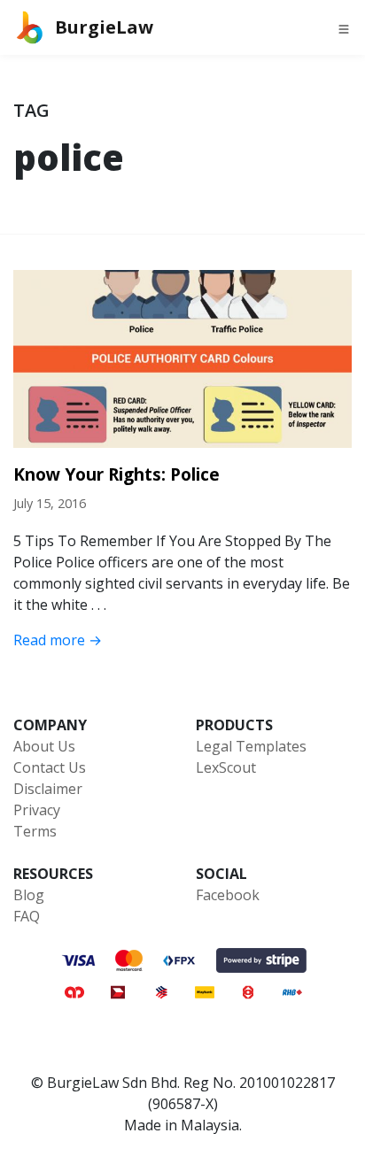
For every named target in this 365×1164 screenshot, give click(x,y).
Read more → (57, 640)
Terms (35, 831)
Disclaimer (47, 788)
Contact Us (49, 767)
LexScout (226, 767)
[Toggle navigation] (344, 27)
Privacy (36, 810)
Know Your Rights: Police (116, 474)
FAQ (26, 916)
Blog (28, 895)
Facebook (228, 895)
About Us (44, 746)
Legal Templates (251, 746)
